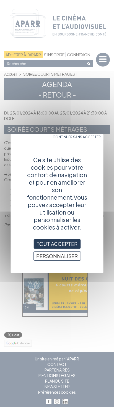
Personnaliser (57, 256)
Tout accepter (57, 244)
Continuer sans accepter (77, 137)
